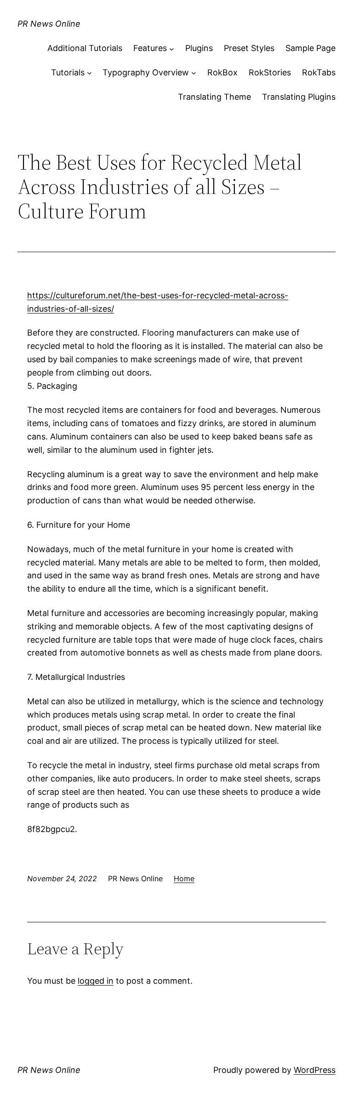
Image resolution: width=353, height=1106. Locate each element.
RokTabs (319, 72)
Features (150, 48)
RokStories (270, 72)
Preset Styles (249, 48)
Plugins (199, 48)
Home (184, 878)
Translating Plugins (299, 97)
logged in (96, 981)
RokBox (222, 72)
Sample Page (310, 48)
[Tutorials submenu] (89, 72)
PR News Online (48, 24)
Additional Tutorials (84, 48)
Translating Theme (214, 97)
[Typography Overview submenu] (193, 72)
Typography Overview (145, 72)
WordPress (315, 1070)
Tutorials (68, 72)
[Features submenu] (171, 48)
